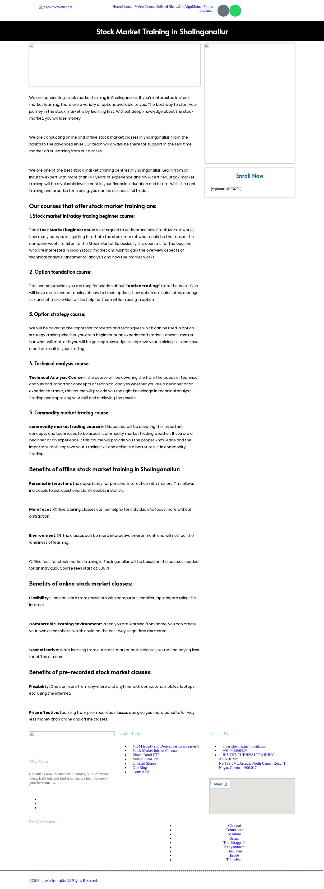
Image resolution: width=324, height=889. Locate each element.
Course (127, 7)
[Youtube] (40, 808)
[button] (128, 7)
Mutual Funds (202, 7)
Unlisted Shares (167, 7)
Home (117, 7)
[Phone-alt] (223, 11)
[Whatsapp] (235, 11)
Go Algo (185, 7)
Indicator (206, 10)
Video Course (145, 7)
